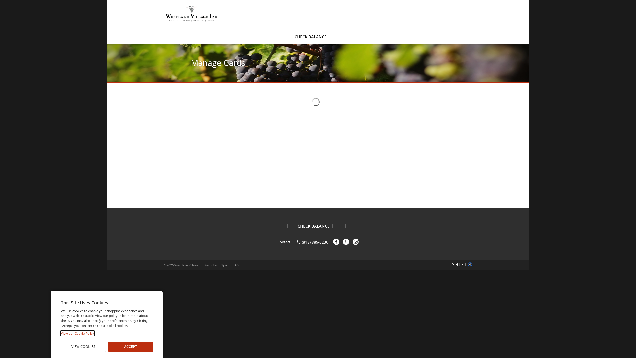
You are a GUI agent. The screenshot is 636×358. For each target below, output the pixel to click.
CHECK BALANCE (311, 37)
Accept (130, 346)
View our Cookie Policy (77, 333)
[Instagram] (356, 242)
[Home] (191, 14)
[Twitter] (346, 242)
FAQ (236, 265)
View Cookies (83, 346)
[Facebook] (336, 242)
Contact (284, 242)
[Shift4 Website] (462, 264)
